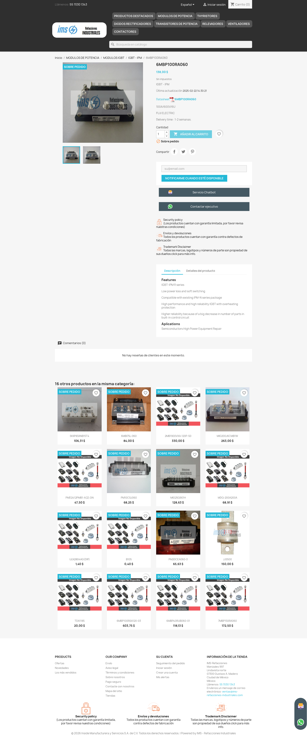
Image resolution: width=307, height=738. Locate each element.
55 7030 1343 (78, 4)
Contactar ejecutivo (204, 206)
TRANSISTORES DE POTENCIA (177, 24)
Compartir (174, 151)
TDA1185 (80, 620)
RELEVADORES (212, 24)
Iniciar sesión (164, 668)
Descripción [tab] (172, 271)
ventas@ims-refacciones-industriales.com (225, 693)
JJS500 (227, 559)
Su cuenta (164, 657)
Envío (109, 663)
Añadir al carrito (191, 134)
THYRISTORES (207, 16)
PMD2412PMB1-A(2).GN (80, 497)
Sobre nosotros (115, 677)
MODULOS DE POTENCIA (175, 16)
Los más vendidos (65, 672)
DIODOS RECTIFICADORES (132, 24)
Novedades (62, 668)
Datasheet (176, 99)
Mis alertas (162, 677)
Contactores (125, 32)
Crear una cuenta (167, 672)
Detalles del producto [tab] (200, 271)
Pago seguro (113, 681)
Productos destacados (133, 16)
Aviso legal (112, 668)
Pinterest (192, 151)
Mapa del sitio (114, 691)
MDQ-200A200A (227, 497)
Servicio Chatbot (204, 192)
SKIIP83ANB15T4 (79, 436)
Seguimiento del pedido (170, 663)
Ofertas (59, 663)
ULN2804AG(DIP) (79, 559)
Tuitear (183, 151)
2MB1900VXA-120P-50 (178, 436)
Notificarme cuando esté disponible (194, 178)
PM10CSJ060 (129, 497)
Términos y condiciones (120, 672)
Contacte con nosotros (120, 686)
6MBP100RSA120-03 (129, 620)
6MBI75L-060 (129, 436)
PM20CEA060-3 (178, 559)
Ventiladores (239, 24)
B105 (129, 559)
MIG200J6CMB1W (227, 436)
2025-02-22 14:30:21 (195, 90)
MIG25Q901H (178, 497)
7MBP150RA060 (227, 620)
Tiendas (110, 695)
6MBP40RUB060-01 (178, 620)
